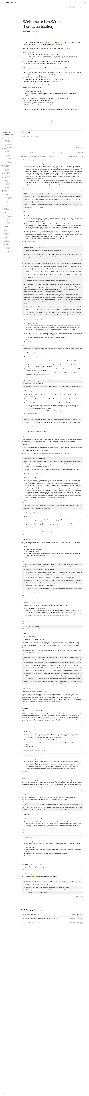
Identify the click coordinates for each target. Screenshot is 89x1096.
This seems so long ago (31, 413)
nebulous (26, 513)
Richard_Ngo (72, 918)
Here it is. (27, 342)
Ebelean (25, 688)
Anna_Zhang (26, 814)
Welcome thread (49, 42)
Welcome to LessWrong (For (43, 24)
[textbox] (52, 138)
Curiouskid (27, 31)
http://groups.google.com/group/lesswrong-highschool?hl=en (53, 453)
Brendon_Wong (27, 837)
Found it (27, 856)
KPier (24, 212)
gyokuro (25, 708)
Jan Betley (72, 922)
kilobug (25, 778)
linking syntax (35, 876)
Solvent (25, 602)
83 (7, 1093)
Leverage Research (64, 849)
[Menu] (3, 3)
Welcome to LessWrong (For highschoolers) (7, 134)
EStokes (25, 539)
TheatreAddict (27, 160)
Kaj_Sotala (28, 277)
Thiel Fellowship (56, 81)
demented (26, 353)
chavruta (31, 84)
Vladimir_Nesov (28, 247)
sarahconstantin (71, 914)
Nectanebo (26, 593)
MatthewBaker (27, 474)
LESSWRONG (11, 3)
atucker (25, 427)
